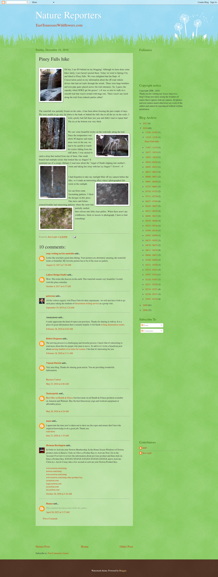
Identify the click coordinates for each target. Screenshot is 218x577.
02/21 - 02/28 (152, 284)
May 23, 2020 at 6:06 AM (57, 383)
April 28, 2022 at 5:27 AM (57, 512)
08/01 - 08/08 (152, 181)
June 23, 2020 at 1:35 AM (57, 435)
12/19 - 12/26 (152, 137)
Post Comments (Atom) (58, 553)
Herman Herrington (55, 445)
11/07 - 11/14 (152, 147)
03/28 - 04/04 (152, 259)
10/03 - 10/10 (152, 157)
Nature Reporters (68, 14)
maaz (48, 420)
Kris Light (147, 453)
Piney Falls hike (152, 141)
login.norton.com (53, 483)
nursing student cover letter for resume (69, 349)
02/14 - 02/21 (152, 289)
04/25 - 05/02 (152, 240)
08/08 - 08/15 (152, 176)
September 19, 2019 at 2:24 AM (60, 307)
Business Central (53, 379)
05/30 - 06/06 (152, 220)
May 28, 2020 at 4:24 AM (57, 411)
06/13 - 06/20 (152, 210)
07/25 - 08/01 (152, 186)
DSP (145, 448)
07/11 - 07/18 (152, 196)
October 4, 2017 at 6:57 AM (58, 286)
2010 (145, 128)
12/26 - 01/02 (152, 132)
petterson (50, 296)
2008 (145, 310)
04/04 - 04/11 (152, 254)
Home (85, 546)
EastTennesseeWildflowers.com (59, 25)
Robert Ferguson (54, 338)
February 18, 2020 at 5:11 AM (59, 353)
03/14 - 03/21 (152, 269)
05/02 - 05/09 (152, 235)
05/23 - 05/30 (152, 225)
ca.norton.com (52, 480)
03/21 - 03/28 (152, 264)
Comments (148, 330)
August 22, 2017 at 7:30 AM (58, 264)
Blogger (122, 570)
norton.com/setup (54, 471)
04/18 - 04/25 (152, 245)
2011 (145, 123)
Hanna (49, 503)
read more (50, 431)
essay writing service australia (60, 253)
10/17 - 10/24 (152, 152)
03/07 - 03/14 (152, 274)
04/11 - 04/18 (152, 250)
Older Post (126, 546)
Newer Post (43, 546)
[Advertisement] (84, 535)
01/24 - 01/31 (152, 294)
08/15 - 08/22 (152, 171)
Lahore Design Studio (56, 274)
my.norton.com (53, 489)
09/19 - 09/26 (152, 162)
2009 (145, 305)
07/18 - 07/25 (152, 191)
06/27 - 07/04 (152, 201)
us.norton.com (52, 486)
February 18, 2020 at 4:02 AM (59, 328)
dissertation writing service (87, 303)
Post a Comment (50, 518)
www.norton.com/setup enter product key (64, 477)
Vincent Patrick (53, 363)
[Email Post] (74, 236)
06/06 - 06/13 (152, 215)
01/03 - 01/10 (152, 298)
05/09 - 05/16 (152, 230)
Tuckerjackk (52, 393)
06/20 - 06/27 (152, 205)
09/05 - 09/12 (152, 166)
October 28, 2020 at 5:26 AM (59, 493)
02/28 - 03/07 (152, 279)
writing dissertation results (112, 324)
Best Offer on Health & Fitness (59, 397)
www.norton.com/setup (56, 468)
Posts (145, 325)
